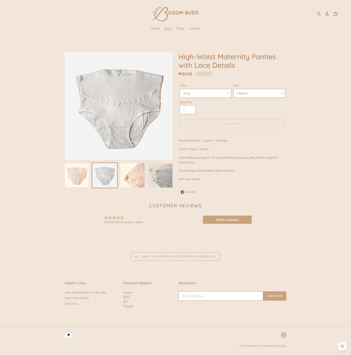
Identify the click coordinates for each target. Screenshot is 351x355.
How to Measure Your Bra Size (86, 292)
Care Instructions (77, 298)
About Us (71, 304)
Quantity (186, 102)
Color (183, 85)
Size (236, 85)
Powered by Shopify (275, 345)
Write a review (227, 220)
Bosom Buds (256, 345)
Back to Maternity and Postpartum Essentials (178, 256)
